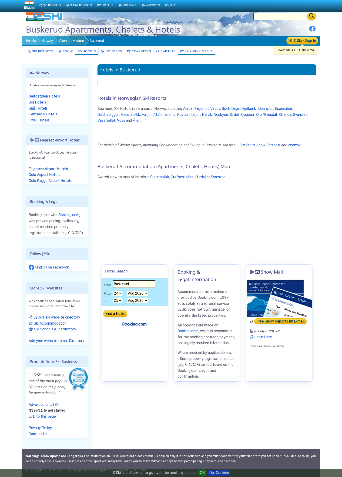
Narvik (207, 114)
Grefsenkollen (182, 177)
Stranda (284, 114)
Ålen (136, 120)
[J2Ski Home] (44, 19)
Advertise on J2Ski (44, 404)
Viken (63, 41)
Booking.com (68, 215)
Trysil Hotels (39, 120)
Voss (121, 120)
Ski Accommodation (50, 323)
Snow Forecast (268, 145)
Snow (67, 51)
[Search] (311, 16)
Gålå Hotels (38, 108)
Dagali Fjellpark (243, 108)
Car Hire (167, 51)
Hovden (183, 114)
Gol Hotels (37, 102)
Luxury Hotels (198, 51)
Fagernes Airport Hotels (48, 169)
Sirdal (234, 114)
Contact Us (38, 434)
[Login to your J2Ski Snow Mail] (279, 298)
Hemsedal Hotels (43, 114)
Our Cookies (219, 472)
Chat (173, 5)
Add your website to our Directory (56, 341)
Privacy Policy (40, 428)
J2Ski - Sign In (304, 40)
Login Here (262, 337)
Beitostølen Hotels (44, 96)
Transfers (141, 51)
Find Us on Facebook (51, 267)
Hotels (31, 41)
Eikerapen (265, 108)
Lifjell (195, 114)
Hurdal (200, 177)
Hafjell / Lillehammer (158, 114)
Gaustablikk (130, 114)
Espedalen (283, 108)
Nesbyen (221, 114)
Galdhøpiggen (108, 114)
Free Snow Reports (280, 321)
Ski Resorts (42, 51)
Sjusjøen (247, 114)
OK (202, 472)
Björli (226, 108)
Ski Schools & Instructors (54, 329)
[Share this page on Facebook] (312, 30)
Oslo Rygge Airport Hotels (50, 180)
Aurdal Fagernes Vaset (201, 108)
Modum (78, 41)
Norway (47, 41)
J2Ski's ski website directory (56, 317)
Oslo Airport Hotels (44, 174)
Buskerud (247, 145)
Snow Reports (81, 5)
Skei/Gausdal (266, 114)
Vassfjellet (106, 120)
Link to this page (42, 416)
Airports (153, 5)
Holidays (113, 51)
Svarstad (300, 114)
